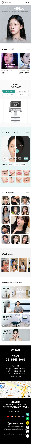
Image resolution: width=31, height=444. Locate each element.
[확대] (29, 386)
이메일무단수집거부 (13, 434)
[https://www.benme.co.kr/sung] (6, 2)
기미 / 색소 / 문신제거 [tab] (9, 94)
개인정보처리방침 (6, 434)
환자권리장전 (19, 434)
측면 (20, 158)
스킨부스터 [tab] (22, 94)
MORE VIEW (28, 49)
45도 (15, 158)
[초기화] (29, 392)
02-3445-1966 (15, 359)
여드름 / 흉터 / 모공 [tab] (22, 91)
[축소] (29, 389)
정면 (11, 158)
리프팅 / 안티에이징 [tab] (8, 91)
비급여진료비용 (25, 434)
